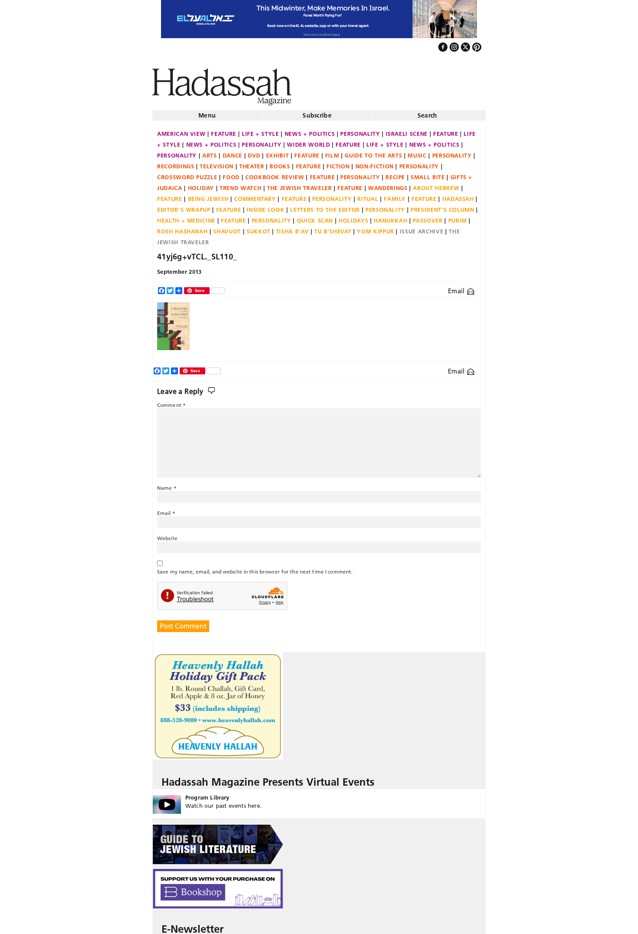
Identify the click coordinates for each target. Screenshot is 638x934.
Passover (427, 216)
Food (231, 173)
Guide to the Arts (373, 151)
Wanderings (388, 184)
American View (181, 130)
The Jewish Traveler (299, 184)
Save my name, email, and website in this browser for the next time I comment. (254, 568)
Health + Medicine (186, 216)
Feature (223, 130)
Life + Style (260, 130)
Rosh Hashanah (182, 227)
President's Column (442, 206)
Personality (360, 130)
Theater (251, 162)
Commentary (255, 195)
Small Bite (428, 173)
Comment (171, 401)
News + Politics (310, 130)
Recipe (395, 173)
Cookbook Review (274, 173)
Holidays (353, 216)
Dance (232, 151)
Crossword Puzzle (187, 173)
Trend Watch (240, 184)
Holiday (201, 184)
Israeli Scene (407, 130)
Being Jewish (208, 195)
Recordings (175, 162)
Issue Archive (421, 227)
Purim (457, 216)
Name (167, 484)
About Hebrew (436, 184)
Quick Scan (315, 216)
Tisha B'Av (292, 227)
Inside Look (265, 206)
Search (427, 112)
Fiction (338, 162)
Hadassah (458, 195)
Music (417, 151)
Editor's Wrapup (183, 206)
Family (395, 195)
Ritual (367, 195)
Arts (209, 151)
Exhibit (277, 151)
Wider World (308, 141)
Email (457, 287)
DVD (254, 151)
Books (280, 162)
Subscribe (317, 112)
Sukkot (258, 227)
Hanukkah (390, 216)
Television (216, 162)
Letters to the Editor (325, 206)
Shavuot (227, 227)
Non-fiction (374, 162)
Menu (207, 112)
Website (167, 534)
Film (332, 151)
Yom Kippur (375, 227)
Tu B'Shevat (332, 227)
